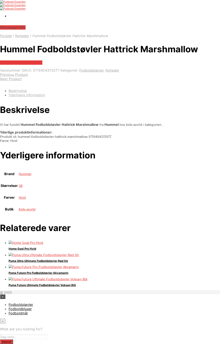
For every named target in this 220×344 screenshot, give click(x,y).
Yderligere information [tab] (27, 95)
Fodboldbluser (20, 309)
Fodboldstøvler (91, 70)
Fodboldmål (18, 313)
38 (21, 185)
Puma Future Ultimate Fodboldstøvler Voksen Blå (42, 285)
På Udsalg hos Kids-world (21, 62)
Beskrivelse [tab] (18, 91)
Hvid (22, 197)
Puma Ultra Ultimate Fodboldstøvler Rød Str (38, 261)
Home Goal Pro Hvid (22, 248)
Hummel (25, 174)
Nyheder (22, 36)
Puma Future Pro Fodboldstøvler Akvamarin (38, 273)
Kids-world (27, 209)
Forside (6, 36)
